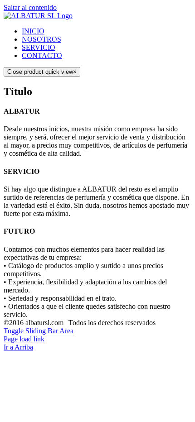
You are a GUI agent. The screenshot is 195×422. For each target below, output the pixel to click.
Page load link (24, 339)
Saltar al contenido (30, 7)
